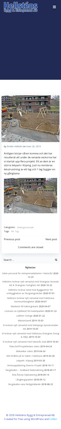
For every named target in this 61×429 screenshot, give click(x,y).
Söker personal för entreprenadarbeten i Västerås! (27, 273)
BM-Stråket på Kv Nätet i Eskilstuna (24, 355)
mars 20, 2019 (33, 146)
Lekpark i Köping (24, 360)
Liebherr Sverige (24, 315)
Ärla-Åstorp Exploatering (24, 374)
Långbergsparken (24, 379)
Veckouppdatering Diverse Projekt (24, 365)
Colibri (53, 419)
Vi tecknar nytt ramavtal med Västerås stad (24, 341)
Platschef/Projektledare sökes (24, 346)
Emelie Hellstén (14, 146)
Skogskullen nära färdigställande (24, 384)
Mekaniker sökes (24, 351)
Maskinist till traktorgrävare (24, 306)
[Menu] (54, 7)
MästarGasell (24, 320)
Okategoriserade (25, 227)
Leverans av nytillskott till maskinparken (24, 311)
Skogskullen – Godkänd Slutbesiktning (24, 370)
